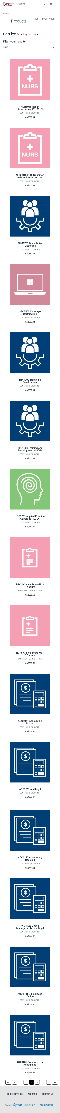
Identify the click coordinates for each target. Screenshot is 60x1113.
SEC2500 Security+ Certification (30, 312)
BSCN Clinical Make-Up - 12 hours (30, 585)
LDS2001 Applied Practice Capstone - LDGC (30, 517)
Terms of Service (46, 1105)
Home (5, 13)
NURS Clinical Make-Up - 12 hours (30, 654)
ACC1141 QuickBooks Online (30, 995)
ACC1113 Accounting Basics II (30, 858)
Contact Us (47, 1094)
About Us (32, 1094)
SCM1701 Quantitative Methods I (30, 244)
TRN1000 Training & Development (30, 381)
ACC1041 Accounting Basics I (30, 722)
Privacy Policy (29, 1105)
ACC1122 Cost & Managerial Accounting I (30, 927)
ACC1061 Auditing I (30, 789)
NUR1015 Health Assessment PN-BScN (30, 108)
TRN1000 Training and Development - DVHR (30, 449)
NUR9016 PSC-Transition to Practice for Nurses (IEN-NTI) (30, 177)
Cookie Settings (15, 1094)
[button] (29, 47)
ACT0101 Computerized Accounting (30, 1063)
